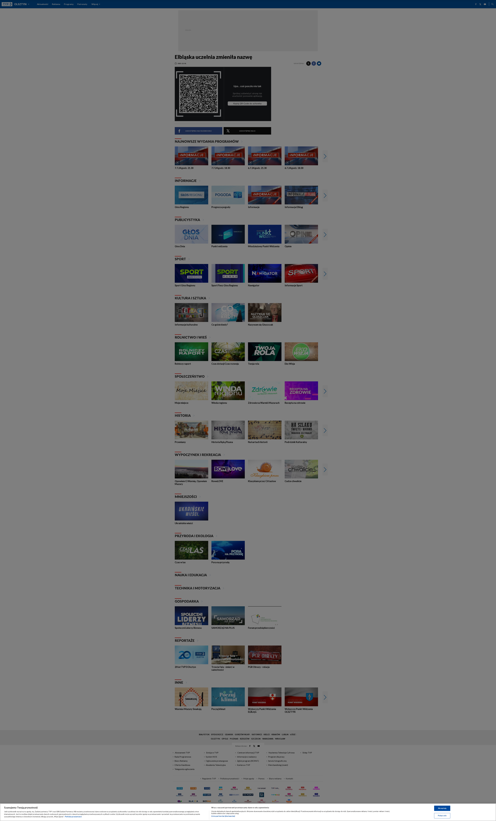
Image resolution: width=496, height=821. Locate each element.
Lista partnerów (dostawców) (223, 816)
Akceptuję (442, 808)
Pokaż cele (442, 816)
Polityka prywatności (73, 817)
